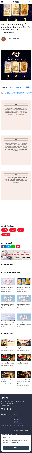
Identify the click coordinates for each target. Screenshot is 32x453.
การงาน (20, 230)
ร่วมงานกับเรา (17, 419)
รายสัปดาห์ (5, 235)
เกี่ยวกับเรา (16, 415)
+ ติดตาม (24, 38)
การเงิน (4, 230)
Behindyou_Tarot (13, 38)
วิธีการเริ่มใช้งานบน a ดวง (20, 428)
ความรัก (12, 230)
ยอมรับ (16, 447)
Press (15, 417)
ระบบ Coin (16, 434)
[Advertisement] (16, 46)
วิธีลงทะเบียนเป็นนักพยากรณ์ (21, 426)
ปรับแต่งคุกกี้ (14, 442)
